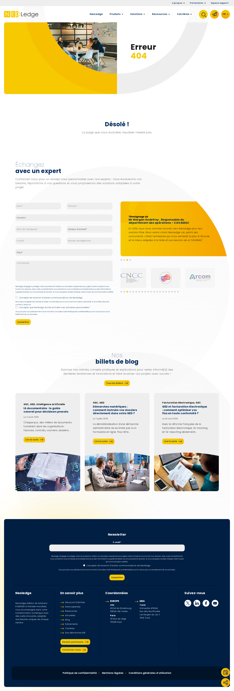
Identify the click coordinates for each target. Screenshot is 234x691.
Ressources (71, 611)
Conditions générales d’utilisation (150, 673)
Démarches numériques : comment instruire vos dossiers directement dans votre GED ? (115, 410)
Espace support (220, 3)
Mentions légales (112, 673)
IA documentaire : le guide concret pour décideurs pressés (46, 410)
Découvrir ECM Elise (75, 602)
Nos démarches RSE (75, 632)
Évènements (71, 624)
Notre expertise (73, 606)
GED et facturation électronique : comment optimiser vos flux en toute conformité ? (184, 410)
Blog (67, 619)
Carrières (70, 628)
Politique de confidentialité (80, 673)
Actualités (70, 615)
